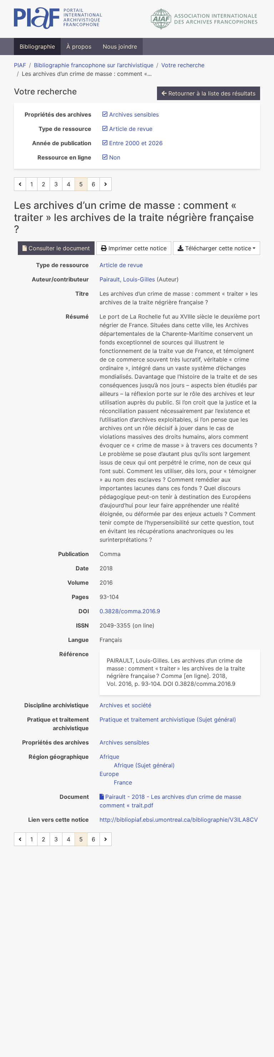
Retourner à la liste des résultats (211, 93)
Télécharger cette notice (217, 248)
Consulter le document (58, 248)
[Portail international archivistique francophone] (58, 19)
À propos (78, 46)
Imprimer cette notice (137, 248)
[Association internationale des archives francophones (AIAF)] (204, 19)
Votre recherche (182, 65)
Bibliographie (37, 46)
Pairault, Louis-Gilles (127, 279)
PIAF (20, 65)
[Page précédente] (20, 184)
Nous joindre (120, 46)
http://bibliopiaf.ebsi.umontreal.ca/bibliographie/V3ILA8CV (179, 819)
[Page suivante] (106, 184)
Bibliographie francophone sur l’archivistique (93, 65)
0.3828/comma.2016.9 (130, 611)
